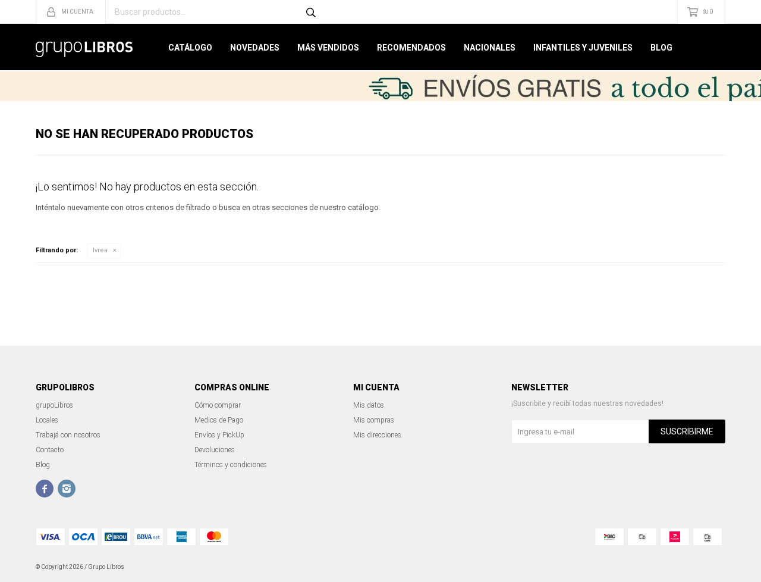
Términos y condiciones (230, 465)
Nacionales (489, 47)
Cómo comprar (217, 405)
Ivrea (100, 250)
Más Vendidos (328, 47)
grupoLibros (54, 405)
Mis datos (368, 405)
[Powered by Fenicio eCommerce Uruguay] (707, 567)
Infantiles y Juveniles (583, 47)
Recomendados (411, 47)
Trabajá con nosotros (68, 435)
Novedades (254, 47)
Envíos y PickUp (219, 435)
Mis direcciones (377, 435)
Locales (47, 420)
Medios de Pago (218, 420)
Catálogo (190, 47)
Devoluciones (214, 450)
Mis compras (373, 420)
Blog (661, 47)
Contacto (50, 450)
